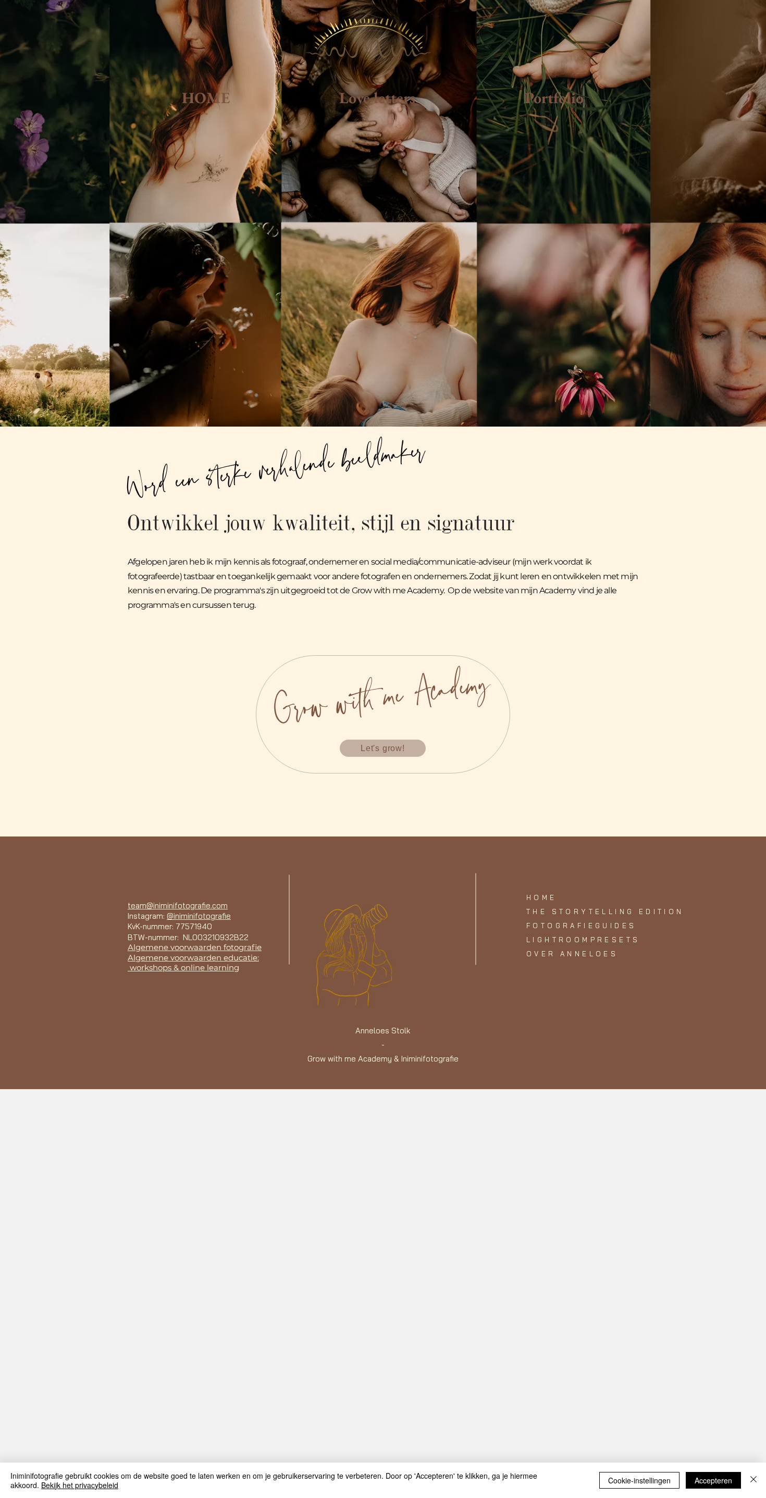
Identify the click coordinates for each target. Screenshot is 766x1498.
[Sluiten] (753, 1480)
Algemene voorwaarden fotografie (195, 947)
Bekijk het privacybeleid (79, 1485)
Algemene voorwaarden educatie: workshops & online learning (193, 963)
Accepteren (713, 1480)
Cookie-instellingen (639, 1480)
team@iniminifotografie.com (178, 905)
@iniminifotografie (199, 916)
